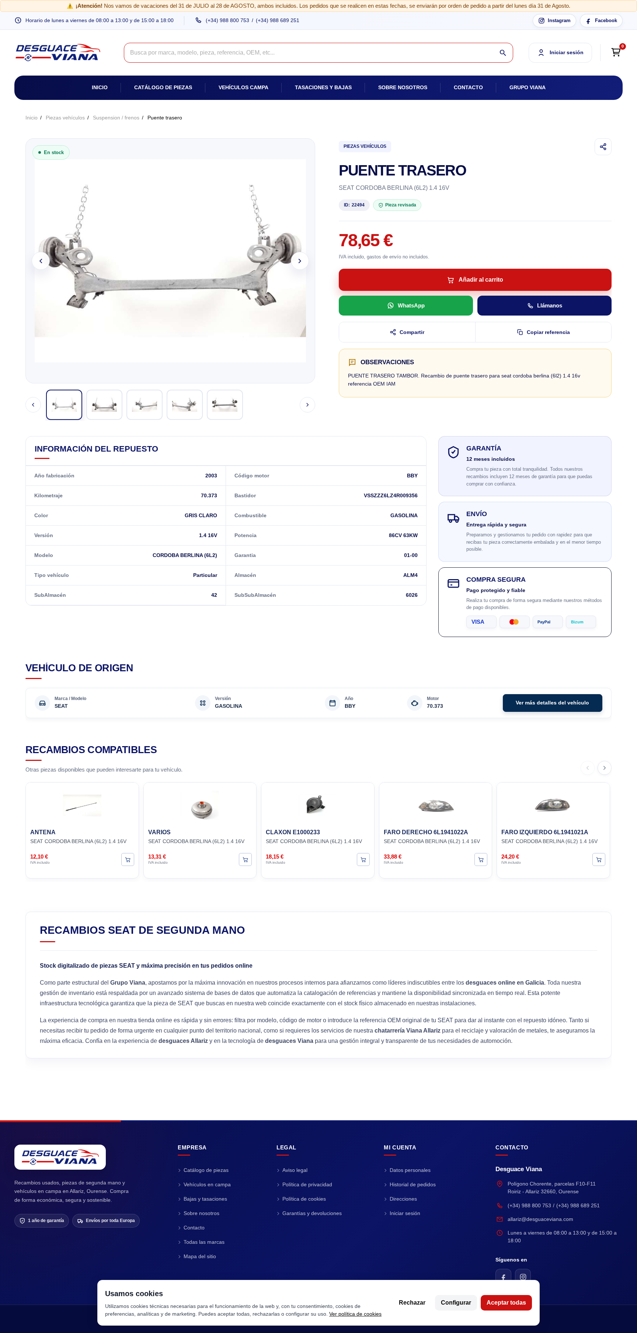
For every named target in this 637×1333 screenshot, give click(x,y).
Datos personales (410, 1170)
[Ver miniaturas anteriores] (33, 405)
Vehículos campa (243, 87)
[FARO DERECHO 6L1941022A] (435, 804)
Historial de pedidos (413, 1184)
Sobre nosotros (402, 87)
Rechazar (412, 1302)
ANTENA (43, 832)
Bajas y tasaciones (205, 1199)
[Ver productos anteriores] (588, 768)
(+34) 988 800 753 (227, 20)
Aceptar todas (506, 1302)
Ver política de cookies (355, 1314)
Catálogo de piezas (163, 87)
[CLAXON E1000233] (317, 804)
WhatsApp (411, 305)
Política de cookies (304, 1199)
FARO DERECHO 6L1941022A (426, 832)
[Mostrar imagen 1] (64, 405)
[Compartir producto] (603, 146)
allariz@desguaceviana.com (540, 1219)
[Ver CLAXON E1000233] (363, 859)
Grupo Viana (527, 87)
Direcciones (403, 1199)
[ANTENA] (82, 804)
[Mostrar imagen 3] (144, 405)
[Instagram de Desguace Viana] (523, 1277)
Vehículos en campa (207, 1184)
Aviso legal (294, 1170)
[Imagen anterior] (41, 261)
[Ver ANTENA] (127, 859)
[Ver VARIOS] (245, 859)
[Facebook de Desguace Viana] (503, 1277)
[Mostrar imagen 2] (104, 405)
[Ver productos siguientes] (605, 768)
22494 (354, 205)
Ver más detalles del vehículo (552, 703)
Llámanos (549, 305)
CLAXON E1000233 (293, 832)
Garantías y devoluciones (312, 1213)
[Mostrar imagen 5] (225, 405)
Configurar (456, 1302)
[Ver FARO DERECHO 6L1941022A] (480, 859)
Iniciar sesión (405, 1213)
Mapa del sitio (200, 1256)
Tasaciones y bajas (323, 87)
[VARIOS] (200, 804)
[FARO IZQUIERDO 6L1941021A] (553, 804)
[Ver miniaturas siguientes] (307, 405)
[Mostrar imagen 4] (185, 405)
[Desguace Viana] (60, 1157)
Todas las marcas (204, 1242)
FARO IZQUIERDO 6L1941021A (544, 832)
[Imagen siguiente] (300, 261)
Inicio (100, 87)
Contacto (468, 87)
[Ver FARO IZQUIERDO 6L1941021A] (598, 859)
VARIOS (159, 832)
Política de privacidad (307, 1184)
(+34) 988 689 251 (277, 20)
